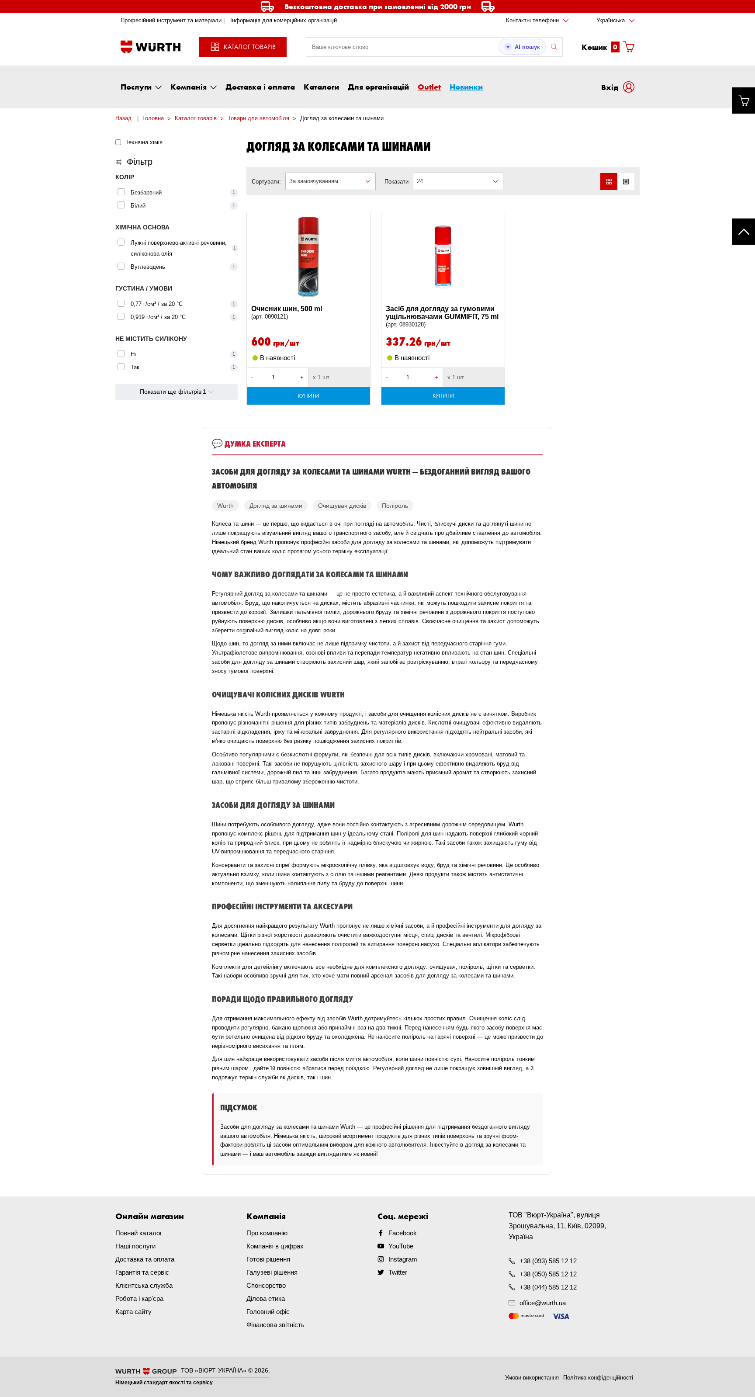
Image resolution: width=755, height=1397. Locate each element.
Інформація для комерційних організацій (283, 20)
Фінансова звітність (275, 1324)
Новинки (466, 86)
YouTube (400, 1246)
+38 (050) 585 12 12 (548, 1274)
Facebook (402, 1233)
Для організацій (378, 86)
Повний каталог (138, 1233)
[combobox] (330, 181)
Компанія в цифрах (275, 1246)
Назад (123, 118)
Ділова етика (265, 1298)
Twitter (397, 1272)
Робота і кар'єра (139, 1298)
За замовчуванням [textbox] (313, 181)
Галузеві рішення (272, 1272)
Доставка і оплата (260, 86)
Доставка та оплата (144, 1259)
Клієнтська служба (144, 1285)
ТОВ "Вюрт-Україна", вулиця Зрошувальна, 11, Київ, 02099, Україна (557, 1226)
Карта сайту (133, 1311)
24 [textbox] (420, 181)
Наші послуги (135, 1246)
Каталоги (321, 86)
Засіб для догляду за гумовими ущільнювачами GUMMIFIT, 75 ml (442, 316)
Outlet (429, 86)
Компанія (188, 86)
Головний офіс (268, 1311)
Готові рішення (268, 1259)
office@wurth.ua (542, 1303)
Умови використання (532, 1377)
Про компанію (266, 1233)
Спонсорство (266, 1285)
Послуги (136, 86)
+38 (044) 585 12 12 (548, 1287)
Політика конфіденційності (598, 1377)
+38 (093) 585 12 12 (548, 1261)
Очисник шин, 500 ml (286, 312)
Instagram (402, 1259)
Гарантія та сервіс (142, 1272)
